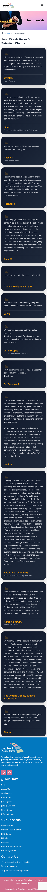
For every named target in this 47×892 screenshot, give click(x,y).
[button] (42, 5)
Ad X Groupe (36, 889)
